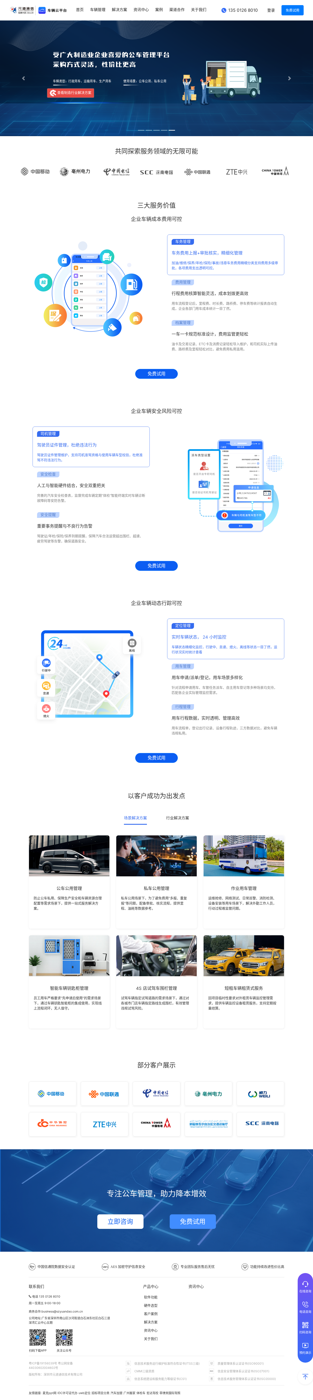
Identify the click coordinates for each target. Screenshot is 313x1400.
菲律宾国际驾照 (169, 1393)
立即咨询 (120, 1221)
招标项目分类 (100, 1393)
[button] (23, 78)
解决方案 (119, 9)
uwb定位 (84, 1393)
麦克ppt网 (49, 1393)
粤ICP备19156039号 (43, 1363)
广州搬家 (129, 1393)
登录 (271, 10)
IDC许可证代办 (67, 1393)
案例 (159, 9)
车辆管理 (97, 9)
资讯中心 (141, 9)
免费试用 (292, 10)
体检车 (140, 1393)
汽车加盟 (116, 1393)
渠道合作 (177, 9)
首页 (80, 9)
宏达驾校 (152, 1393)
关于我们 (198, 9)
